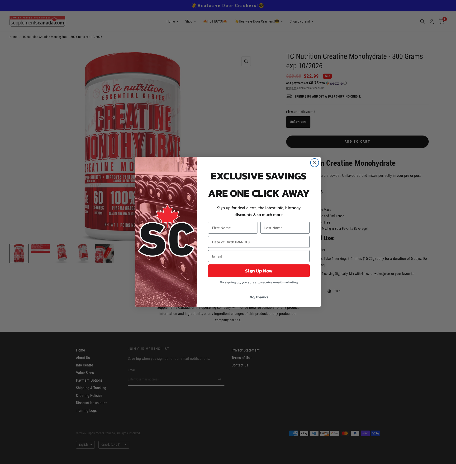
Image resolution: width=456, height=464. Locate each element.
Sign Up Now (259, 270)
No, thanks (259, 297)
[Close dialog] (314, 163)
